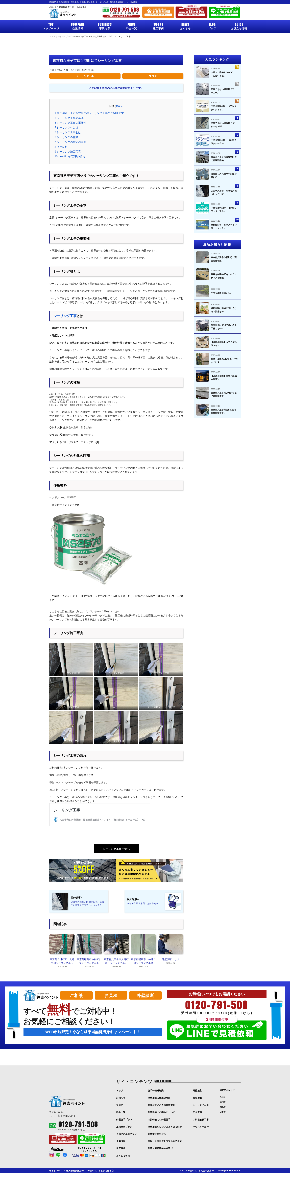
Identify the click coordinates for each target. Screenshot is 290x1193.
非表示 (119, 106)
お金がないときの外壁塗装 (161, 1105)
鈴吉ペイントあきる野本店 (101, 1171)
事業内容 (105, 26)
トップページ (51, 26)
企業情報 (78, 26)
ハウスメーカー (201, 1126)
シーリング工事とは (68, 132)
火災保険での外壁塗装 (159, 1119)
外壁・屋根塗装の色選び (160, 1148)
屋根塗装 (197, 1097)
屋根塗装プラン (124, 1126)
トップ (119, 1090)
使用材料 (61, 147)
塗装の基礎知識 (156, 1090)
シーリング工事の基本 (69, 118)
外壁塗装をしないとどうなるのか (165, 1126)
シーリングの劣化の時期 (70, 142)
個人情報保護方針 (75, 1171)
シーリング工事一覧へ (116, 848)
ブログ (212, 26)
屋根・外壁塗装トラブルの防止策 (165, 1141)
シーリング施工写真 (68, 151)
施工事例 (158, 26)
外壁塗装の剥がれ (157, 1134)
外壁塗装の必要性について (161, 1112)
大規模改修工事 (201, 1119)
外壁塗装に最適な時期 (159, 1097)
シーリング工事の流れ (70, 156)
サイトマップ (55, 1171)
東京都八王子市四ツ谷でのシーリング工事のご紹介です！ (91, 113)
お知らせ (185, 26)
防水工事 (197, 1112)
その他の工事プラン (126, 1134)
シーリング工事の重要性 (70, 122)
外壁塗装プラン (124, 1119)
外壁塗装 (197, 1090)
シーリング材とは (66, 127)
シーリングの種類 (66, 137)
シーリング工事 (85, 76)
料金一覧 (131, 26)
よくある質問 (123, 1155)
